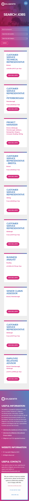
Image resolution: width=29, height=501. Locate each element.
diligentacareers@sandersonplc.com (11, 471)
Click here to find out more (14, 485)
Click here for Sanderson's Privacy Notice (15, 430)
